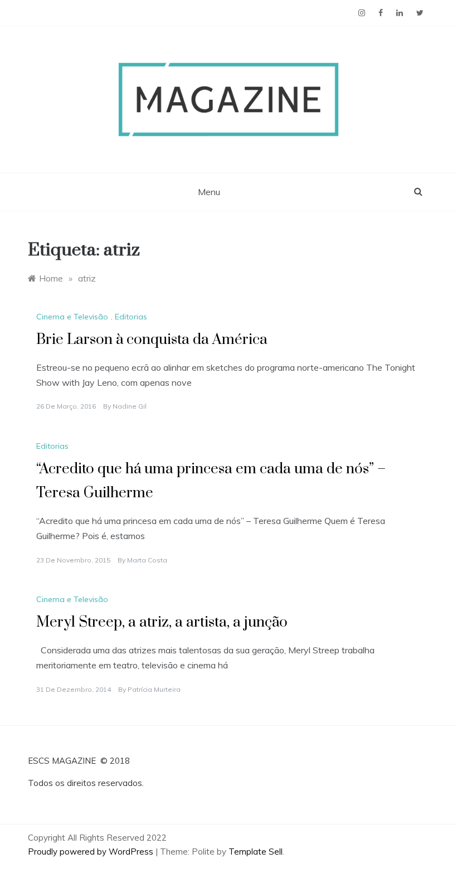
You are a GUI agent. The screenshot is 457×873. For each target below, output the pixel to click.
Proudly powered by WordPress (91, 851)
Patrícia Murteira (154, 689)
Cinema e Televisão (72, 317)
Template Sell (256, 851)
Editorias (131, 317)
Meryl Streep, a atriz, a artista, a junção (162, 622)
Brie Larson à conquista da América (152, 340)
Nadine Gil (130, 406)
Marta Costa (147, 560)
